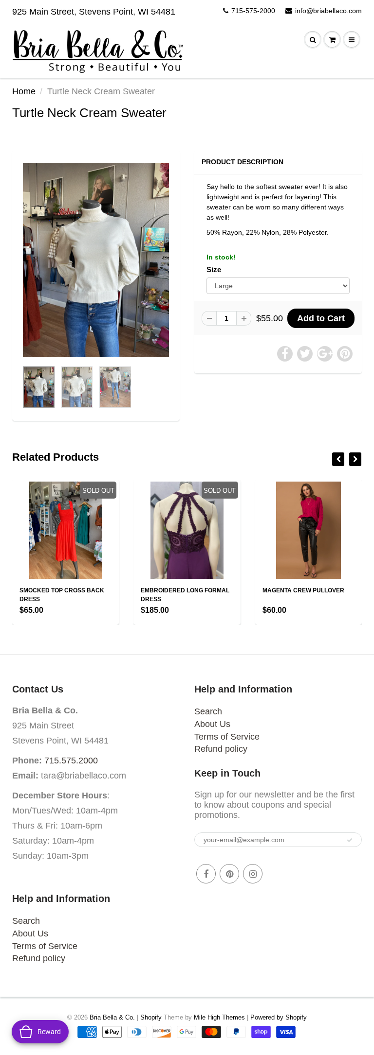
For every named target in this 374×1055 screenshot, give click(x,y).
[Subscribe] (349, 840)
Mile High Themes (219, 1017)
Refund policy (220, 749)
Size (213, 269)
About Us (212, 724)
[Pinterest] (229, 873)
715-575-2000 (253, 11)
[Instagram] (252, 873)
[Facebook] (206, 873)
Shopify (151, 1017)
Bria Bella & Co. (112, 1017)
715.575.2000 (71, 760)
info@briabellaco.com (328, 11)
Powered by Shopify (278, 1017)
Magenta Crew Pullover (303, 590)
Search (208, 711)
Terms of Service (227, 737)
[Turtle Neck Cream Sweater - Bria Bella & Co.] (95, 260)
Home (24, 91)
